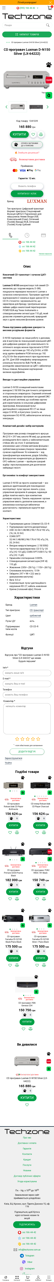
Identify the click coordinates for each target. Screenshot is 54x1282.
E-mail (6, 678)
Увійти (8, 763)
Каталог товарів (29, 34)
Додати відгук (27, 751)
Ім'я (5, 667)
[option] (27, 80)
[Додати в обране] (33, 134)
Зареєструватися (13, 758)
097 (23, 247)
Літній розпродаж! (27, 2)
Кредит (27, 1159)
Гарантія (27, 1148)
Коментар (9, 701)
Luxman (33, 604)
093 (23, 251)
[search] (48, 25)
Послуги (27, 1165)
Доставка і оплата (27, 1143)
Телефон (7, 689)
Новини (27, 1170)
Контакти (27, 1154)
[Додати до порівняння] (41, 134)
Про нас (27, 1137)
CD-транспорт (37, 610)
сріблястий (35, 615)
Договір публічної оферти (27, 1176)
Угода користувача (27, 1181)
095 (23, 242)
